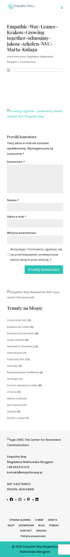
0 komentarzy (28, 61)
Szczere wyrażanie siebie (22, 385)
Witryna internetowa (21, 233)
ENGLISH (41, 530)
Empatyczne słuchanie (20, 333)
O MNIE (39, 519)
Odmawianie (14, 352)
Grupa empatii (15, 339)
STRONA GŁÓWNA (19, 519)
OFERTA (52, 519)
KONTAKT (26, 530)
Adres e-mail (16, 216)
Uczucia (12, 391)
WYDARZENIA (26, 525)
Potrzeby (12, 365)
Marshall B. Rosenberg (20, 346)
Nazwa (13, 200)
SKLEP (10, 525)
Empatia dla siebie (18, 326)
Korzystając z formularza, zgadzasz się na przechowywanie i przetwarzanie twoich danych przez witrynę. (36, 254)
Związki (11, 411)
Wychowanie (14, 405)
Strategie (12, 378)
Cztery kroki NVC (17, 320)
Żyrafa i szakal (16, 418)
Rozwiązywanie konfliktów (23, 372)
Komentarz (16, 162)
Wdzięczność (15, 398)
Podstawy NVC (15, 359)
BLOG (41, 525)
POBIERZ (54, 525)
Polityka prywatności (33, 536)
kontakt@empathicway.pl (24, 472)
